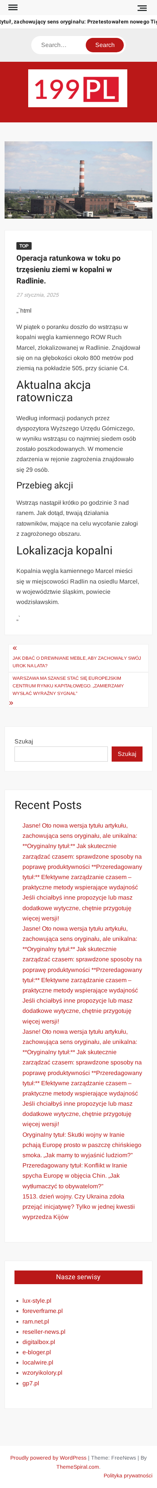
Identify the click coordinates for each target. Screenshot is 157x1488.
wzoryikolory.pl (42, 1372)
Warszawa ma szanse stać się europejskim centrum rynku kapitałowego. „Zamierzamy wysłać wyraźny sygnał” (68, 686)
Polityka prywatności (128, 1475)
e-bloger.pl (36, 1352)
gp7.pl (30, 1383)
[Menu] (12, 7)
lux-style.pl (36, 1300)
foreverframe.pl (42, 1311)
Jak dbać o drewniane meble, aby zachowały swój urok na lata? (77, 662)
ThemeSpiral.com (77, 1467)
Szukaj (23, 741)
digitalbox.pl (38, 1342)
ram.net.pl (35, 1321)
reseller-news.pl (44, 1331)
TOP (24, 246)
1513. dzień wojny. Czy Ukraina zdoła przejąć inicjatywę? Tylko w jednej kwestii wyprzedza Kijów (78, 1206)
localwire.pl (37, 1362)
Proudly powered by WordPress (48, 1458)
